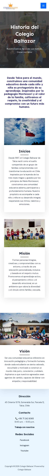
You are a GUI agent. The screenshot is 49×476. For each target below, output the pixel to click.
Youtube (24, 450)
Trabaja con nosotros (24, 427)
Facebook (24, 440)
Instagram (24, 445)
